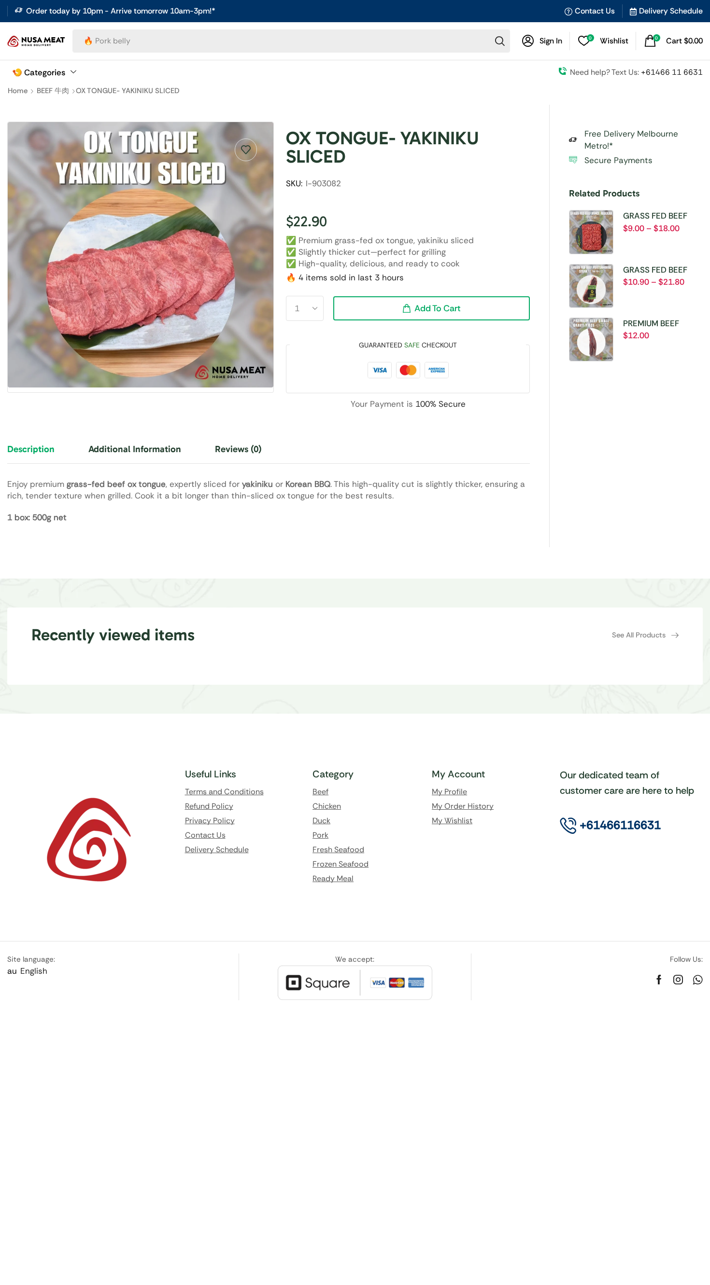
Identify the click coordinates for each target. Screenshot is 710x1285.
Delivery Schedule (671, 11)
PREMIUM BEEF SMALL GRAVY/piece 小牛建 (662, 324)
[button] (542, 41)
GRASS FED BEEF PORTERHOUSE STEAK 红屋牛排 (655, 270)
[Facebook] (659, 979)
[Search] (500, 41)
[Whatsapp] (698, 979)
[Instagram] (678, 979)
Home (18, 91)
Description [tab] (31, 449)
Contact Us (595, 11)
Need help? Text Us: (636, 72)
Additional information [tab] (134, 449)
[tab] (38, 453)
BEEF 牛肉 (53, 91)
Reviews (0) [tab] (238, 449)
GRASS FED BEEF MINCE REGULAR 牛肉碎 (659, 216)
